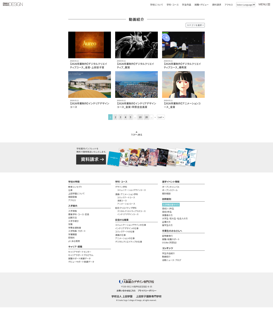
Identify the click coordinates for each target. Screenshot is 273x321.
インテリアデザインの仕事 (126, 228)
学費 (70, 224)
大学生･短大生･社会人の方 (175, 218)
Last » (161, 117)
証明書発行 (167, 235)
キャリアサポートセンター (79, 251)
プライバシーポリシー (147, 290)
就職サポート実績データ (79, 258)
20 (146, 117)
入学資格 (72, 210)
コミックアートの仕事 (124, 231)
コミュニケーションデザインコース (131, 190)
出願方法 (72, 217)
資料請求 (216, 4)
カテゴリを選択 (194, 25)
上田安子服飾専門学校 (149, 296)
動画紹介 (166, 256)
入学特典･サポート (77, 230)
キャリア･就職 (75, 246)
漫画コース (122, 200)
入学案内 (72, 205)
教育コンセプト (75, 186)
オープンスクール (170, 190)
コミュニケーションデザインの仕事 (130, 224)
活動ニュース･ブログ (171, 259)
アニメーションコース (126, 203)
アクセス (229, 4)
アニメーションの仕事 (125, 238)
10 (140, 117)
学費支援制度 (74, 227)
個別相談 (166, 193)
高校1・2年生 (168, 208)
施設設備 (72, 196)
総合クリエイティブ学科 (125, 207)
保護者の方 (167, 215)
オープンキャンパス (170, 186)
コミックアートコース (126, 197)
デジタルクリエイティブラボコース (131, 211)
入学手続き (73, 220)
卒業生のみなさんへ (172, 230)
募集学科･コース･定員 (78, 214)
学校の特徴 (74, 181)
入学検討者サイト (171, 204)
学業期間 (72, 234)
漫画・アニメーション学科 (126, 194)
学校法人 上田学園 (122, 296)
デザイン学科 (121, 186)
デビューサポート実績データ (81, 261)
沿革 (70, 190)
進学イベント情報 (170, 181)
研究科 (71, 237)
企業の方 (166, 221)
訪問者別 (166, 199)
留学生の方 (167, 225)
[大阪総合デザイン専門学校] (13, 4)
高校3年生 (167, 211)
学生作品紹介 (168, 253)
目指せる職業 (122, 219)
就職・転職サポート (171, 239)
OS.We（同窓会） (169, 242)
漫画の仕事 (120, 234)
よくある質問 (74, 241)
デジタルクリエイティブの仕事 (128, 241)
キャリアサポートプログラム (80, 254)
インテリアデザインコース (128, 214)
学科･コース (121, 181)
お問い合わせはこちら (126, 290)
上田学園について (76, 193)
